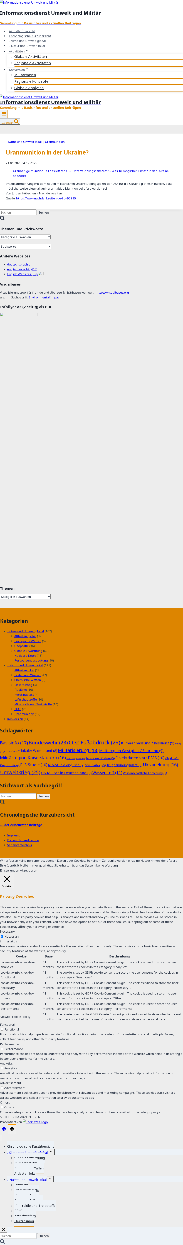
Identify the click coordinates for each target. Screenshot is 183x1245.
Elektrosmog (23, 685)
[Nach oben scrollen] (4, 1129)
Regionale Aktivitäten (32, 63)
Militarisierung (78, 750)
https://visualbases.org (113, 292)
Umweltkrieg (20, 772)
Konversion (15, 719)
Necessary (11, 936)
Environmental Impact (45, 297)
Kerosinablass (24, 695)
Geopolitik (21, 646)
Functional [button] (7, 1024)
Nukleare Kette (25, 655)
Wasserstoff (107, 772)
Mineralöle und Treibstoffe (33, 704)
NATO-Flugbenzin (75, 758)
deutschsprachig (18, 264)
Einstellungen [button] (9, 870)
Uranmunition (55, 142)
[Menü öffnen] (4, 114)
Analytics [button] (6, 1063)
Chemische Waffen (27, 680)
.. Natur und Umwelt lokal (27, 46)
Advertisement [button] (10, 1083)
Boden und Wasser (27, 675)
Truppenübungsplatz (124, 765)
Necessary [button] (7, 931)
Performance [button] (9, 1044)
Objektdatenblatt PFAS (139, 757)
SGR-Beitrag (95, 765)
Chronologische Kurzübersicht (30, 36)
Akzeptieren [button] (28, 870)
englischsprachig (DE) (22, 269)
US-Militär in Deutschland (66, 772)
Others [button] (5, 1102)
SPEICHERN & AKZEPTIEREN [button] (20, 1117)
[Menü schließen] (1, 1138)
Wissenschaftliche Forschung (145, 773)
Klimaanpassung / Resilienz (147, 742)
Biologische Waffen (27, 641)
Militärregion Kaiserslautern (33, 758)
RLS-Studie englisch (66, 765)
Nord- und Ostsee (100, 758)
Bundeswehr (48, 742)
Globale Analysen (29, 87)
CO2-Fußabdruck (94, 742)
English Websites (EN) (22, 274)
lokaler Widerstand (39, 750)
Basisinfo (14, 743)
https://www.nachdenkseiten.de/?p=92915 (46, 198)
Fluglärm (20, 689)
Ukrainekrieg (160, 765)
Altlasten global (25, 636)
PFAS (17, 709)
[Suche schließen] (3, 1230)
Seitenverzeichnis (19, 845)
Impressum (15, 835)
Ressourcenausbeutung (31, 660)
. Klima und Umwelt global (27, 41)
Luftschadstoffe (25, 699)
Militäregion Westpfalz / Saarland (131, 750)
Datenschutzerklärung (23, 840)
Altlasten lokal (24, 670)
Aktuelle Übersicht (22, 31)
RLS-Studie (33, 764)
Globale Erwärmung (28, 651)
